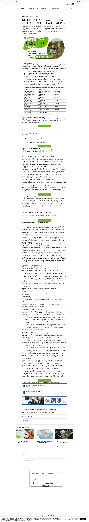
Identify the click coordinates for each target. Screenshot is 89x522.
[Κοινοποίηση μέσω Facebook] (22, 416)
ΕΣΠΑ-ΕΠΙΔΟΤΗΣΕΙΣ (43, 8)
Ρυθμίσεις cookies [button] (66, 519)
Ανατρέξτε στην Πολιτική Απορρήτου (23, 520)
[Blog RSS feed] (81, 1)
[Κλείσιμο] (87, 519)
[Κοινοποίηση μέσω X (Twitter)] (25, 416)
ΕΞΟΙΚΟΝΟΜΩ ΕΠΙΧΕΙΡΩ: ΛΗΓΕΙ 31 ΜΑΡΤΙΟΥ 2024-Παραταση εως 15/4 (63, 442)
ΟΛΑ (17, 8)
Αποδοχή (83, 519)
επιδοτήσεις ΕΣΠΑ (53, 409)
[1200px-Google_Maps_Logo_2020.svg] (51, 515)
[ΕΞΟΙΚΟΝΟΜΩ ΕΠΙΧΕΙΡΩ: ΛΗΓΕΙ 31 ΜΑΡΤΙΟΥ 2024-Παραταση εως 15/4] (64, 434)
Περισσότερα (55, 8)
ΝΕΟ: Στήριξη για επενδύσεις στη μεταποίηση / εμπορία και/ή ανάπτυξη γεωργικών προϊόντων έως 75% (24, 442)
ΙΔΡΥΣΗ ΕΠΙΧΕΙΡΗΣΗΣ (42, 409)
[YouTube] (79, 1)
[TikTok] (77, 1)
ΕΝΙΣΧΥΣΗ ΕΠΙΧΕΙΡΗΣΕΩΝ (29, 409)
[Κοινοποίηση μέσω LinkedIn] (28, 416)
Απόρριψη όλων (75, 519)
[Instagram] (74, 1)
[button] (73, 3)
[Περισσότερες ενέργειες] (66, 16)
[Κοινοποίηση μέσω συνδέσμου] (31, 416)
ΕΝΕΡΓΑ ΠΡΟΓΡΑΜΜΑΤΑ (28, 8)
